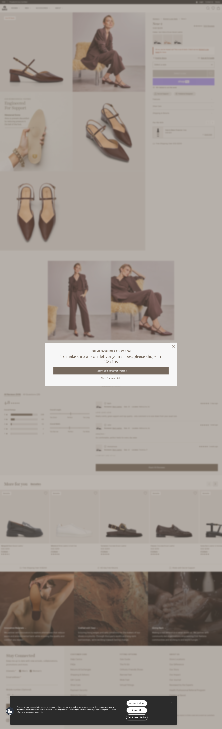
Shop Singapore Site (111, 378)
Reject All (136, 710)
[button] (10, 711)
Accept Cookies (136, 703)
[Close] (171, 702)
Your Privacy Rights (137, 717)
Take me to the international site (111, 371)
